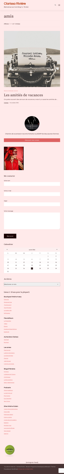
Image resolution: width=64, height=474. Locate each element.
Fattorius (6, 371)
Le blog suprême (8, 379)
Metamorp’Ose (8, 302)
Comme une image (9, 364)
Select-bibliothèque (9, 382)
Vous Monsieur (7, 307)
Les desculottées (8, 355)
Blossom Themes (50, 466)
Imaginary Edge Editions (10, 329)
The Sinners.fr (7, 305)
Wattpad (6, 339)
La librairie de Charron (9, 374)
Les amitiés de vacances (23, 95)
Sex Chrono (7, 401)
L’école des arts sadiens (10, 420)
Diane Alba (7, 411)
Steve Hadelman (8, 390)
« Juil (7, 249)
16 (56, 262)
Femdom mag (7, 425)
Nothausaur (7, 313)
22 (48, 265)
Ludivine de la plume (9, 353)
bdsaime (6, 422)
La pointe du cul (8, 393)
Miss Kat (6, 358)
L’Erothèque (7, 377)
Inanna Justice (8, 417)
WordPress (14, 469)
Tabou (5, 323)
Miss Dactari (7, 350)
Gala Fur (6, 433)
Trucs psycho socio (11, 91)
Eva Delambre (7, 398)
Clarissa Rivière (15, 3)
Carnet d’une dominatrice (11, 409)
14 (40, 262)
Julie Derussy (7, 361)
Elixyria (5, 326)
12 (24, 262)
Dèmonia (6, 299)
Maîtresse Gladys (8, 414)
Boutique (6, 342)
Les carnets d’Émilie (9, 428)
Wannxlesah (7, 431)
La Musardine (7, 321)
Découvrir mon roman (32, 140)
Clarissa (6, 102)
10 (8, 262)
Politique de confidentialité (25, 469)
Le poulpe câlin (8, 310)
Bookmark (6, 332)
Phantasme (7, 395)
